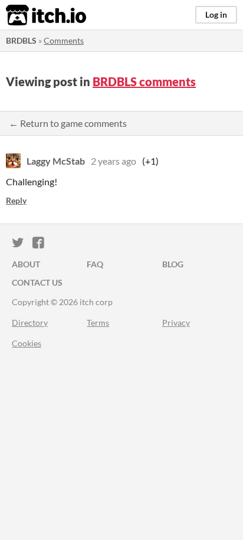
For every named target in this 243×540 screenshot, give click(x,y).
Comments (64, 40)
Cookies (26, 343)
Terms (98, 323)
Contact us (37, 282)
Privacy (176, 323)
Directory (30, 323)
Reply (16, 200)
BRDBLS (21, 40)
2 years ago (113, 160)
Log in (216, 14)
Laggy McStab (56, 160)
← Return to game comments (68, 123)
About (26, 264)
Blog (172, 264)
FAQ (95, 264)
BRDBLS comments (144, 81)
